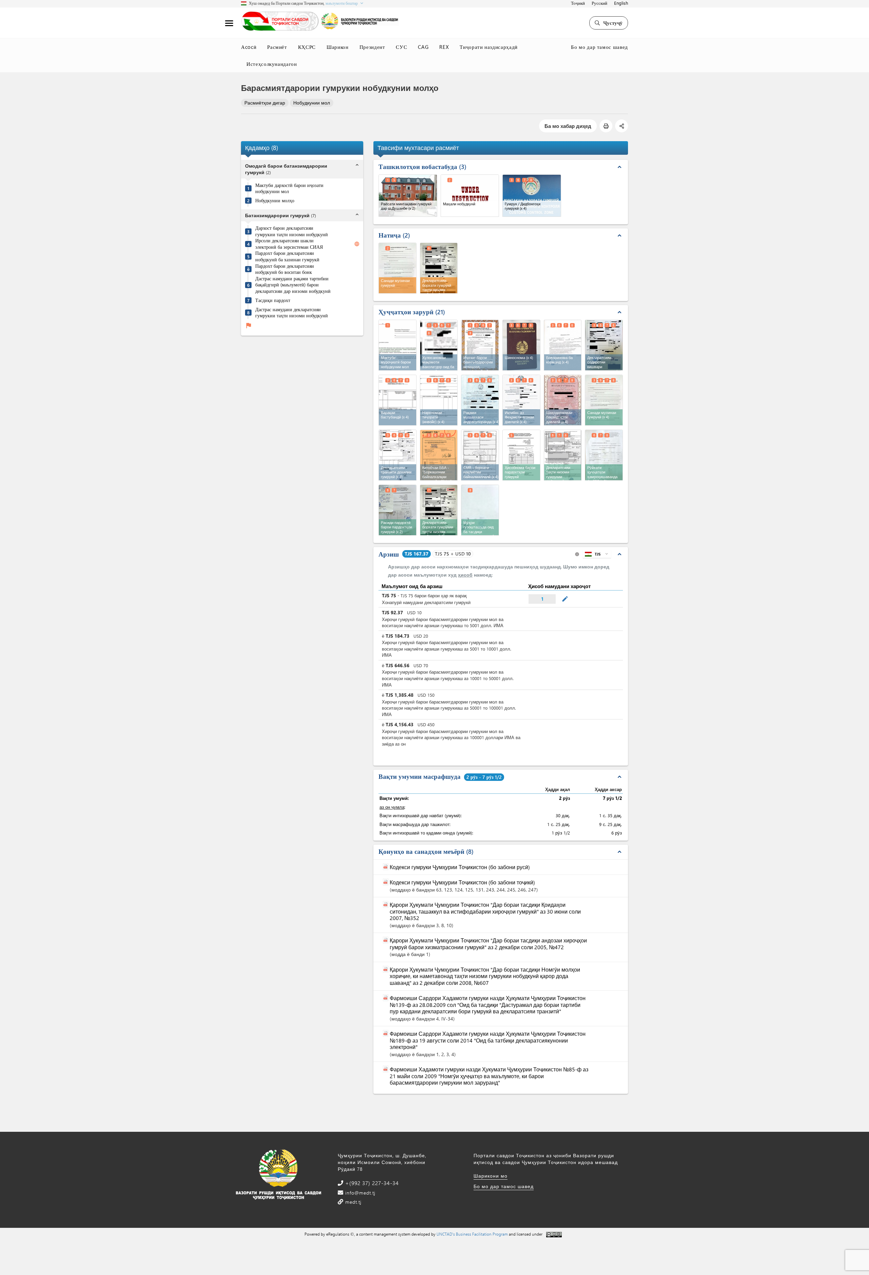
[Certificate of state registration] (563, 400)
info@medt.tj (359, 1192)
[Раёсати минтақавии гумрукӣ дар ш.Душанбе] (407, 195)
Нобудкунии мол (311, 102)
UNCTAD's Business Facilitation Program (472, 1234)
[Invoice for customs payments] (521, 455)
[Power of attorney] (563, 345)
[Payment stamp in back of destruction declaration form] (480, 510)
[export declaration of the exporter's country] (604, 345)
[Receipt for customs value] (397, 510)
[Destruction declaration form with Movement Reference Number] (439, 510)
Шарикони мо (490, 1176)
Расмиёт (277, 46)
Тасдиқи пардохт (272, 300)
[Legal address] (521, 400)
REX (444, 46)
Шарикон (338, 46)
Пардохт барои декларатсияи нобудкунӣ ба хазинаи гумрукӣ (287, 256)
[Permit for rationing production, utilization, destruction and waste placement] (480, 345)
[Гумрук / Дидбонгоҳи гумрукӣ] (531, 195)
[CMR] (480, 455)
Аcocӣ (248, 46)
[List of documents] (604, 455)
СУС (401, 46)
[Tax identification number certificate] (480, 400)
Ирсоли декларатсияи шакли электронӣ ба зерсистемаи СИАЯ (289, 244)
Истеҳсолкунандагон (271, 63)
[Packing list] (397, 400)
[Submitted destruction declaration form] (563, 455)
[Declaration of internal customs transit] (397, 455)
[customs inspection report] (604, 400)
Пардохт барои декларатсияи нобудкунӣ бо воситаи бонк (284, 269)
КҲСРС (307, 46)
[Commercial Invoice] (439, 400)
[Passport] (521, 345)
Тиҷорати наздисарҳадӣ (489, 46)
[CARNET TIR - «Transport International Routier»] (439, 455)
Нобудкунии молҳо (274, 201)
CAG (423, 46)
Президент (372, 46)
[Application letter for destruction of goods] (397, 345)
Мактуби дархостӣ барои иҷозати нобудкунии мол (289, 188)
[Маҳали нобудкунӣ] (470, 195)
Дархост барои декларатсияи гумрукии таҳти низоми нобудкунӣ (291, 231)
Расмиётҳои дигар (264, 102)
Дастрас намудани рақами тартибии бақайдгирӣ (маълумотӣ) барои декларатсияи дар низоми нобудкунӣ (293, 285)
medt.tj (353, 1202)
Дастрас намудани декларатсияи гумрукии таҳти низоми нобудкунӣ (291, 312)
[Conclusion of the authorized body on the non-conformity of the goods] (439, 345)
